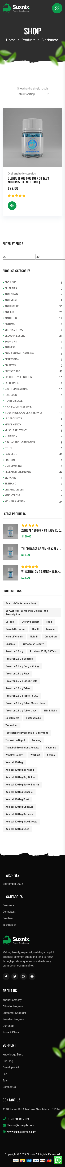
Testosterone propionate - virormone (27, 732)
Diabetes (10, 365)
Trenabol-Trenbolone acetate (22, 747)
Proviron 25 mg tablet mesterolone (25, 703)
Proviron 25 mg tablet (18, 688)
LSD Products (13, 418)
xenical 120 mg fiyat (17, 799)
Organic (10, 644)
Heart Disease (14, 400)
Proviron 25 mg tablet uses (21, 710)
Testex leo (12, 725)
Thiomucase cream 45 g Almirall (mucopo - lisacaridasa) (41, 549)
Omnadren (51, 636)
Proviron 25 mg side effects (21, 681)
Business (8, 905)
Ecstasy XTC (12, 371)
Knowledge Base (13, 1054)
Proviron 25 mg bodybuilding (22, 666)
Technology (9, 924)
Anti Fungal (12, 294)
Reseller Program (13, 1019)
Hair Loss (11, 395)
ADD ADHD (10, 282)
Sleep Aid (10, 483)
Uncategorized (14, 489)
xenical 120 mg (14, 762)
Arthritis (11, 318)
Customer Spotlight (14, 1013)
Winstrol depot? (15, 755)
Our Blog (8, 1061)
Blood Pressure (15, 335)
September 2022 (13, 883)
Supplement (12, 718)
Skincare (10, 477)
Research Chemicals (18, 472)
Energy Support (30, 621)
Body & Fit (11, 341)
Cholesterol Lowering (19, 353)
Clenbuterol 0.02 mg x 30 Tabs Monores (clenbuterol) (28, 180)
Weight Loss (12, 495)
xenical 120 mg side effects (21, 821)
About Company (12, 1000)
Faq (5, 1074)
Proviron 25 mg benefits (19, 658)
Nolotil (34, 636)
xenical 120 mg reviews (19, 814)
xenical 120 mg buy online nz (22, 784)
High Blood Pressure (18, 406)
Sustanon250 (33, 718)
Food (49, 621)
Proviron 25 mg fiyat (17, 673)
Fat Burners (12, 383)
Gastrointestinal (16, 389)
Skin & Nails (50, 710)
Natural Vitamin (14, 636)
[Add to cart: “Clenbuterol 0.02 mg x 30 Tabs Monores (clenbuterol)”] (12, 205)
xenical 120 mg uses (17, 829)
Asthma (10, 324)
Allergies (11, 288)
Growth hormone (15, 629)
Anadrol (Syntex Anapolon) (21, 603)
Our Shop (8, 1025)
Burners (10, 347)
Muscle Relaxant (16, 430)
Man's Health (13, 424)
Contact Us (9, 1087)
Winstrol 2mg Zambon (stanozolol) (41, 572)
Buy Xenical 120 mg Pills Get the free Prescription (27, 612)
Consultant (9, 911)
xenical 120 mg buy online (20, 777)
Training (36, 740)
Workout (35, 755)
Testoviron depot (15, 740)
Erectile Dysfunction (18, 377)
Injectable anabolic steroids (24, 412)
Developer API (11, 1067)
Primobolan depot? (33, 644)
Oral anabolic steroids (22, 173)
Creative (8, 918)
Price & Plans (11, 1032)
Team (6, 1080)
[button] (8, 113)
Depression (12, 359)
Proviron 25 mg (14, 651)
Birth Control (14, 329)
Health (35, 629)
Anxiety (9, 312)
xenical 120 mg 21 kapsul (20, 769)
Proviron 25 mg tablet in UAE (22, 695)
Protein (10, 460)
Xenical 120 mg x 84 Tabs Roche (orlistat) (41, 530)
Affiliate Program (13, 1006)
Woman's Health (15, 501)
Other (8, 448)
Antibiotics (12, 306)
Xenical (51, 755)
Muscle (50, 629)
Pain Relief (11, 454)
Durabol (10, 621)
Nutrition (11, 436)
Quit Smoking (13, 465)
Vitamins (51, 747)
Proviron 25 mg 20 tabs (43, 651)
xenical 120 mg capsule (19, 792)
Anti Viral (11, 300)
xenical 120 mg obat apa (19, 806)
